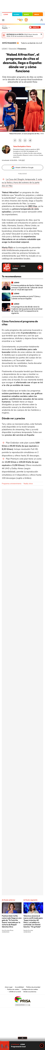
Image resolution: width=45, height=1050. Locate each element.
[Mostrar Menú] (3, 20)
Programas (22, 49)
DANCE (26, 14)
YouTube (18, 940)
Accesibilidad (19, 987)
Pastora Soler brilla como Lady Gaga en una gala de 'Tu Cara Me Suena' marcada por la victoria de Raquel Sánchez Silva (11, 921)
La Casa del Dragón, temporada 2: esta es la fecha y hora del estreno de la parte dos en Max (22, 182)
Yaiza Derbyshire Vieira (22, 146)
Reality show (28, 484)
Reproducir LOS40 (40, 267)
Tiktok (13, 940)
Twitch (32, 940)
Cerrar (41, 34)
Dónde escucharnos (29, 992)
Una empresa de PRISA (22, 999)
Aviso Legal (8, 987)
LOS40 (5, 14)
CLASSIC (16, 14)
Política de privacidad (33, 987)
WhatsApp (25, 140)
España (5, 28)
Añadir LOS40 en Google (24, 167)
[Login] (42, 20)
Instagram (8, 940)
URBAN (36, 14)
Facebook (15, 140)
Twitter (20, 140)
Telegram (30, 140)
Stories (36, 940)
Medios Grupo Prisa (22, 1005)
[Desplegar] (22, 1038)
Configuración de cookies (30, 989)
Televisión (12, 49)
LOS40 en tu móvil (15, 992)
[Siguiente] (41, 43)
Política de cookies (13, 989)
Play (42, 1045)
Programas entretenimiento (11, 484)
